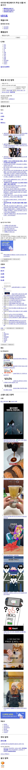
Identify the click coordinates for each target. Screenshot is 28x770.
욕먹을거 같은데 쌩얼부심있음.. (17, 297)
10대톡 (2, 274)
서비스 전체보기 (5, 754)
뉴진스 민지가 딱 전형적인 (16, 314)
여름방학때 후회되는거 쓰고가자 (17, 320)
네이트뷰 (6, 60)
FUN (5, 335)
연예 (2, 119)
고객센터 (20, 749)
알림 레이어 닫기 (5, 101)
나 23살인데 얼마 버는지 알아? (17, 300)
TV (4, 51)
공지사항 (3, 740)
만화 (5, 52)
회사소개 (6, 748)
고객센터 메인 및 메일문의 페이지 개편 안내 (12, 743)
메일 (5, 45)
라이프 (5, 338)
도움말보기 (12, 99)
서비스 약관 (18, 748)
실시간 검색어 (5, 66)
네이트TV (6, 726)
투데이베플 (7, 254)
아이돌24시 (13, 254)
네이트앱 (6, 27)
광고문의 (11, 748)
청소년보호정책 (13, 749)
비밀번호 (18, 87)
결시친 (2, 270)
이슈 (6, 732)
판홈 (2, 328)
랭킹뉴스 (3, 122)
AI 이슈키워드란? (5, 234)
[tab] (15, 332)
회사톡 (2, 280)
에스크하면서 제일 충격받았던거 (17, 322)
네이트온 (6, 28)
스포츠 (2, 116)
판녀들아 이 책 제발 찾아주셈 (16, 316)
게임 (5, 55)
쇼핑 (5, 57)
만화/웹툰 (6, 337)
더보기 (5, 63)
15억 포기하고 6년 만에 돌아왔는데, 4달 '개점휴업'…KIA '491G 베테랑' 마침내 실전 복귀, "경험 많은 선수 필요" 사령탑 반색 (15, 172)
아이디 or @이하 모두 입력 (9, 85)
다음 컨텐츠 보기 (19, 328)
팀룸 (5, 58)
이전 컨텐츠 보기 (10, 328)
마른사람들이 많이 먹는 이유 (16, 303)
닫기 (14, 239)
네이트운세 (7, 727)
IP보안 (9, 90)
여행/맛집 (6, 334)
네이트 (4, 15)
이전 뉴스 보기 (16, 259)
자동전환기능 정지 (8, 259)
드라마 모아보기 (20, 254)
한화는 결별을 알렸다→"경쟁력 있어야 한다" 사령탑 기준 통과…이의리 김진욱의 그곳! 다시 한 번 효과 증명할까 (15, 210)
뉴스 (5, 46)
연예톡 (2, 277)
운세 (5, 54)
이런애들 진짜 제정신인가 (16, 298)
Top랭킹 (3, 267)
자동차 (5, 62)
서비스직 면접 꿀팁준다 (15, 301)
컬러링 (5, 729)
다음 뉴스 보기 (4, 261)
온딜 (5, 48)
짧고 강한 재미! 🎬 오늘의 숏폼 (9, 401)
